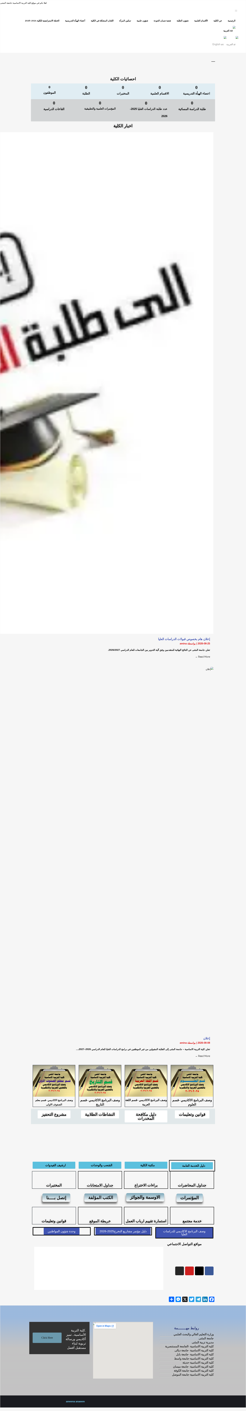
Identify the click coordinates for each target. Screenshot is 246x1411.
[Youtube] (189, 1271)
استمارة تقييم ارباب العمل (146, 1221)
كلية (195, 1354)
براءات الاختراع (146, 1185)
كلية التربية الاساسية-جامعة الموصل (193, 1374)
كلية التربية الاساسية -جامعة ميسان (193, 1366)
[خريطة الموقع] (100, 1212)
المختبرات (54, 1185)
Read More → (202, 656)
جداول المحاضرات (192, 1185)
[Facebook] (209, 1271)
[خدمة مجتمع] (192, 1212)
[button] (37, 1268)
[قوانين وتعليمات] (54, 1212)
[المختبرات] (54, 1176)
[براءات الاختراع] (146, 1176)
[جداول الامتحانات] (100, 1176)
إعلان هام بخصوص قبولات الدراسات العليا (184, 639)
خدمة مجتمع (192, 1221)
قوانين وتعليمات (54, 1221)
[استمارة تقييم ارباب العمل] (146, 1212)
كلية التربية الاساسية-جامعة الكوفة (194, 1370)
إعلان (206, 1038)
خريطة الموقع (100, 1221)
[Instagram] (179, 1271)
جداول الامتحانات (100, 1185)
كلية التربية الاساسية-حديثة (198, 1362)
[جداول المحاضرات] (192, 1176)
